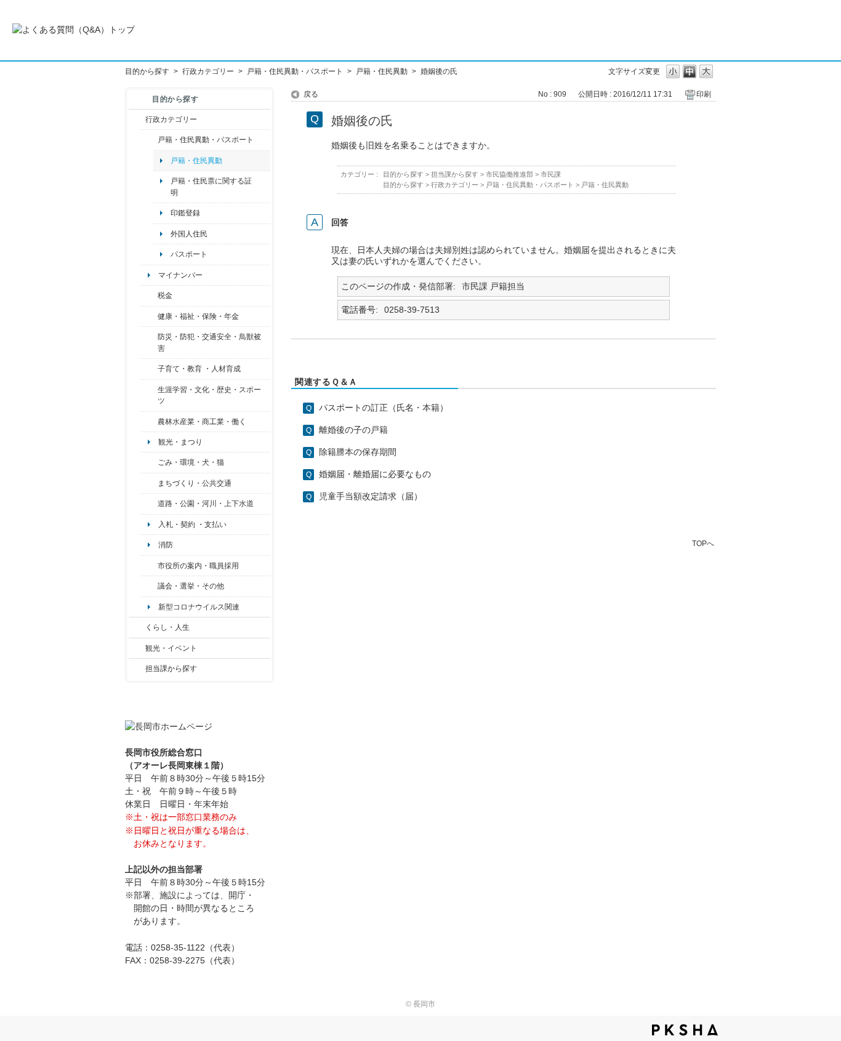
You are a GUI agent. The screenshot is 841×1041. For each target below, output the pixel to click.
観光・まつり (180, 442)
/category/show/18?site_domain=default (137, 648)
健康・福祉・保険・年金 (198, 316)
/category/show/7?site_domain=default (149, 139)
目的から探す (147, 71)
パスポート (189, 254)
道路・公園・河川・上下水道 (206, 503)
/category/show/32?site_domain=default (149, 565)
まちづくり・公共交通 (194, 483)
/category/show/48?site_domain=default (149, 368)
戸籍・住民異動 (382, 71)
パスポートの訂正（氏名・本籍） (383, 407)
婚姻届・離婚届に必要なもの (375, 474)
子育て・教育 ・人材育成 (199, 368)
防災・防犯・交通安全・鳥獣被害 (209, 342)
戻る (311, 94)
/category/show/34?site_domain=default (149, 421)
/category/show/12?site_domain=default (137, 627)
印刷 (703, 94)
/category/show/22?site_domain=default (149, 462)
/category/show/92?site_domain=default (149, 295)
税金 (165, 295)
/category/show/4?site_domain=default (149, 316)
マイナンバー (180, 275)
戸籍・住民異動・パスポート (295, 71)
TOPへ (703, 543)
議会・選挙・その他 (191, 586)
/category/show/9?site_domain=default (137, 668)
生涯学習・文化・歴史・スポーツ (209, 395)
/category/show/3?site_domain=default (137, 119)
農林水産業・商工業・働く (202, 421)
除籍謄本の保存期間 (357, 452)
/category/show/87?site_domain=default (149, 503)
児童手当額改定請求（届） (370, 496)
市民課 (551, 174)
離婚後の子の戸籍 (353, 430)
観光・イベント (171, 648)
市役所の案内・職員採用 (198, 565)
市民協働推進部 (509, 174)
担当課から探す (171, 668)
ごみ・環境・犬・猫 (191, 462)
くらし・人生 (167, 627)
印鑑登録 (185, 213)
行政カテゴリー (208, 71)
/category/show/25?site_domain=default (149, 342)
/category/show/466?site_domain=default (149, 586)
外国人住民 (189, 234)
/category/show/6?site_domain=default (149, 483)
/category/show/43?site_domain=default (149, 395)
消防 (165, 545)
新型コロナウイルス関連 (198, 607)
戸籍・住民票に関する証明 (211, 186)
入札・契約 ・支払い (192, 524)
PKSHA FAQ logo (685, 1030)
